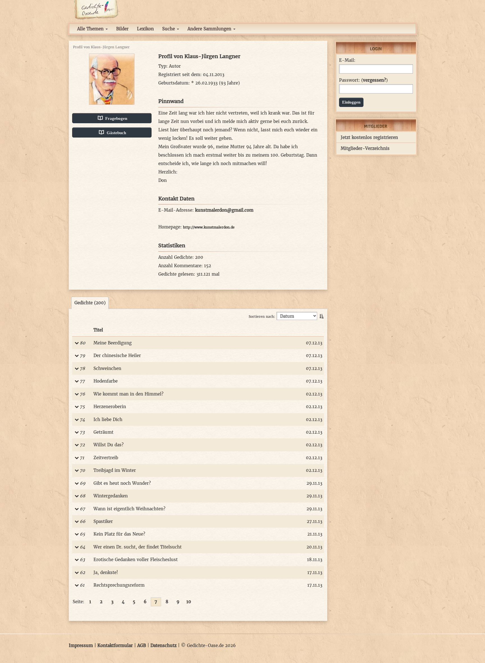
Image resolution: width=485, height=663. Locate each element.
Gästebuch (116, 133)
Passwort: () (363, 80)
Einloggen (351, 102)
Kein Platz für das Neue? (119, 534)
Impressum (81, 645)
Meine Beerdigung (112, 343)
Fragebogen (115, 118)
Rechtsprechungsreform (119, 585)
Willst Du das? (108, 444)
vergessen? (374, 80)
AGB (141, 645)
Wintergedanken (110, 496)
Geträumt (103, 432)
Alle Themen (91, 28)
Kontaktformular (115, 645)
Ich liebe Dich (107, 419)
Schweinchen (107, 368)
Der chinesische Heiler (117, 355)
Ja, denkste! (105, 572)
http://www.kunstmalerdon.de (209, 227)
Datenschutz (163, 645)
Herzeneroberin (109, 406)
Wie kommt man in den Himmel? (128, 394)
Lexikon (145, 28)
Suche (169, 28)
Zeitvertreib (105, 457)
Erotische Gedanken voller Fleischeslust (135, 559)
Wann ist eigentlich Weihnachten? (129, 508)
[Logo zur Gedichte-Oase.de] (96, 9)
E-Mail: (347, 60)
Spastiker (103, 521)
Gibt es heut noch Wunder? (122, 483)
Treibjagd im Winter (114, 470)
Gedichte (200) (90, 302)
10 (188, 601)
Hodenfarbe (105, 381)
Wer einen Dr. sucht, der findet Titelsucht (137, 547)
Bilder (122, 28)
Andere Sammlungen (210, 28)
